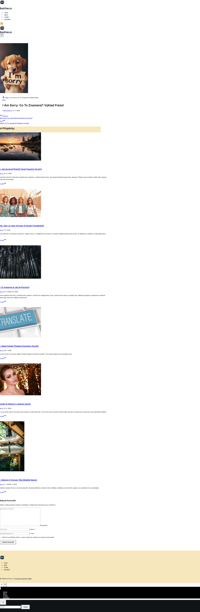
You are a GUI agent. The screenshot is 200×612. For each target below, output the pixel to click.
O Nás (7, 17)
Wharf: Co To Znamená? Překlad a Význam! (14, 122)
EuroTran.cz (8, 110)
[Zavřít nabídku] (0, 588)
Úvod (6, 12)
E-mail (32, 533)
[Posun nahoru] (1, 585)
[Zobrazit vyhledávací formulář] (1, 24)
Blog (6, 15)
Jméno (32, 529)
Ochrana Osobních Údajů (23, 578)
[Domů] (3, 97)
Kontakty (7, 19)
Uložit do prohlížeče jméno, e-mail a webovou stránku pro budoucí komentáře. (28, 537)
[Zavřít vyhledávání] (3, 602)
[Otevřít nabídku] (2, 35)
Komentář (44, 525)
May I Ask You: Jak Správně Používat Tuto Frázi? (16, 117)
